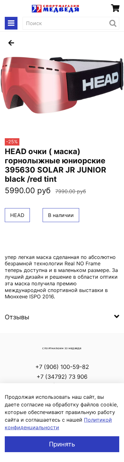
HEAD (17, 215)
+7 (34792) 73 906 (62, 376)
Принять (62, 444)
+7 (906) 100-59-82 (62, 366)
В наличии (61, 215)
